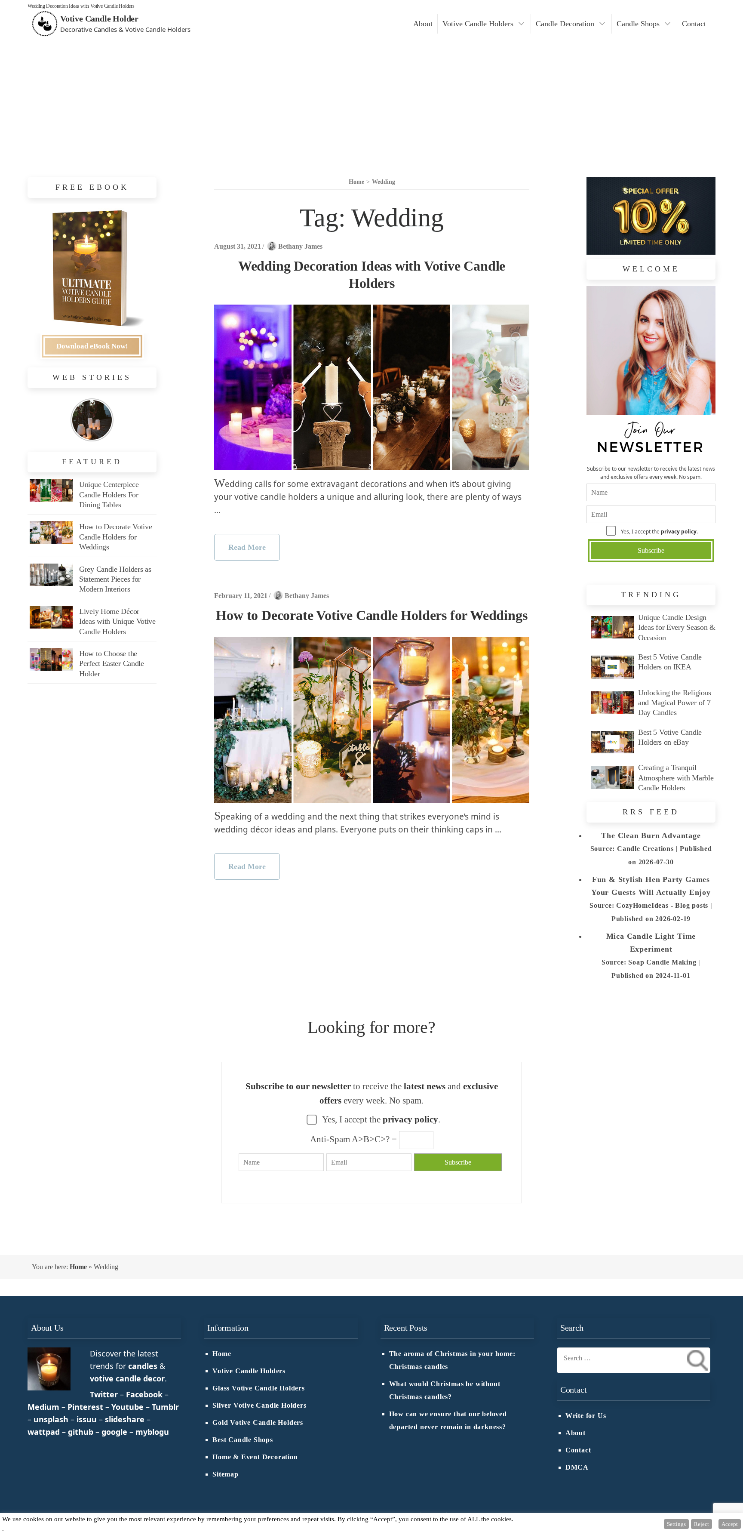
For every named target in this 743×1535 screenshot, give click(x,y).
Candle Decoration (565, 23)
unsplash (51, 1419)
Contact (694, 23)
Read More (247, 547)
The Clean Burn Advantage (650, 835)
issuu (87, 1419)
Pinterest (85, 1407)
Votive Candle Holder (99, 18)
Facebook (144, 1394)
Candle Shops (638, 23)
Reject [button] (701, 1524)
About (423, 23)
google (114, 1432)
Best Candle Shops (242, 1440)
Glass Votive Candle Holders (258, 1388)
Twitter (104, 1394)
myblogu (152, 1432)
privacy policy (679, 531)
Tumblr (165, 1407)
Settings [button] (676, 1524)
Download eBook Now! (92, 346)
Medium (43, 1407)
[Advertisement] (371, 100)
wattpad (44, 1432)
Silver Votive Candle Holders (259, 1405)
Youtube (127, 1407)
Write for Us (585, 1416)
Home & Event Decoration (255, 1457)
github (80, 1432)
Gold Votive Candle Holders (257, 1423)
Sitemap (225, 1474)
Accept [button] (730, 1524)
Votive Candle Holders (477, 23)
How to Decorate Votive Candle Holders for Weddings (371, 615)
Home (78, 1266)
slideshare (124, 1419)
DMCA (577, 1467)
